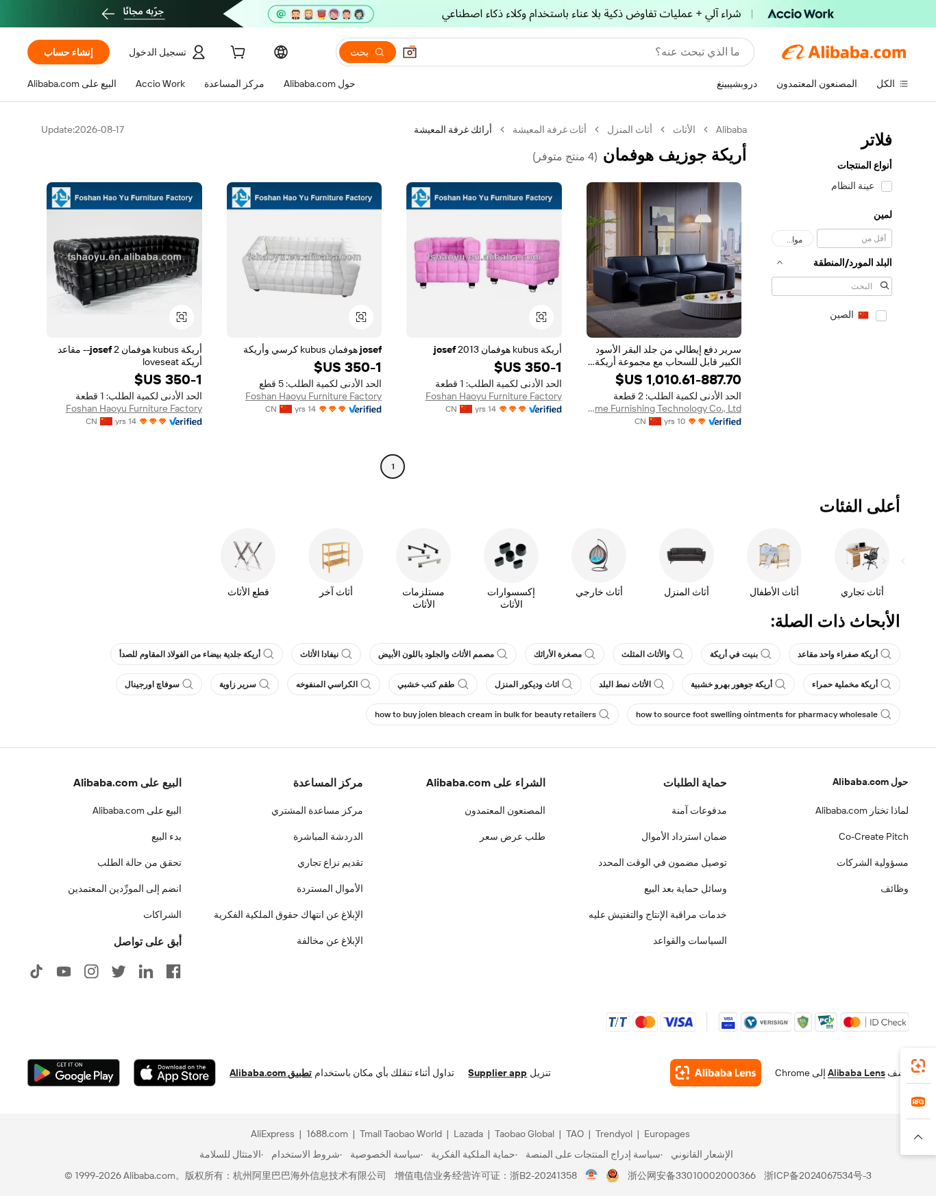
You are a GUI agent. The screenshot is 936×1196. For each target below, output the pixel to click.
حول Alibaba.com (871, 781)
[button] (410, 52)
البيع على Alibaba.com (137, 810)
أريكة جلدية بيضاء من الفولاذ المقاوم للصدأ (189, 654)
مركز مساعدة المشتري (317, 810)
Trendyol (613, 1133)
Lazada (468, 1133)
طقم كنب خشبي (426, 684)
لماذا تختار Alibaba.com (862, 810)
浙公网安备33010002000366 (692, 1175)
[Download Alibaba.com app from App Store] (175, 1072)
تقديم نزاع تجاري (330, 862)
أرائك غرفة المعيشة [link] (453, 129)
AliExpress (273, 1133)
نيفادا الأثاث (319, 654)
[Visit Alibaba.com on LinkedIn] (146, 971)
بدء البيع (166, 836)
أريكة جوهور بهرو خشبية (731, 684)
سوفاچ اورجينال (152, 684)
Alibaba (731, 129)
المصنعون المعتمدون (505, 810)
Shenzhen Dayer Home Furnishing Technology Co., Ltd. (664, 408)
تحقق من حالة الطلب (139, 862)
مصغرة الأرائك (558, 654)
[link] (918, 1066)
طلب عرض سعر (512, 836)
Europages (667, 1133)
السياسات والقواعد (690, 940)
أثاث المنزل (629, 129)
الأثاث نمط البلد (625, 684)
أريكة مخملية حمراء (845, 684)
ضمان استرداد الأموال (684, 836)
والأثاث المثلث (645, 654)
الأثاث (684, 129)
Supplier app (497, 1072)
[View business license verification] (591, 1175)
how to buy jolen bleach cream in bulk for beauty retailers (485, 714)
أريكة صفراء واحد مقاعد (838, 654)
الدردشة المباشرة (328, 836)
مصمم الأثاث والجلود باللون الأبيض (436, 654)
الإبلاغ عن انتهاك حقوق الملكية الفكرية (288, 914)
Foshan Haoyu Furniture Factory (494, 395)
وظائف (894, 888)
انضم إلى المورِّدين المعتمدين (125, 888)
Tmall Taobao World (401, 1133)
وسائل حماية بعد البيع (685, 888)
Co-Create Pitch (874, 836)
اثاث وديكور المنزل (527, 684)
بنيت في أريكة (734, 654)
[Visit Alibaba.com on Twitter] (118, 971)
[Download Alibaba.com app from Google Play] (73, 1072)
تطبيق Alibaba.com (271, 1072)
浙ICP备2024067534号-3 (818, 1175)
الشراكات (162, 914)
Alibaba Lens (856, 1072)
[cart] (236, 54)
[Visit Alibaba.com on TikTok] (36, 971)
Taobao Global (524, 1133)
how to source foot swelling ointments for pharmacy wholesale (757, 714)
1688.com (327, 1133)
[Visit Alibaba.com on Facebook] (173, 971)
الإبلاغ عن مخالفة (330, 940)
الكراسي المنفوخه (327, 684)
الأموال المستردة (330, 888)
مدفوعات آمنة (699, 810)
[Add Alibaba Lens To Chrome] (715, 1072)
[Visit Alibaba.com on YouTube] (64, 971)
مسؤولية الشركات (873, 862)
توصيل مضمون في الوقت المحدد (662, 862)
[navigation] (831, 299)
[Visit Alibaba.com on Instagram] (91, 971)
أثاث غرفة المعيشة (550, 129)
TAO (575, 1133)
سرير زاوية (237, 684)
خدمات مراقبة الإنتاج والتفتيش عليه (658, 914)
